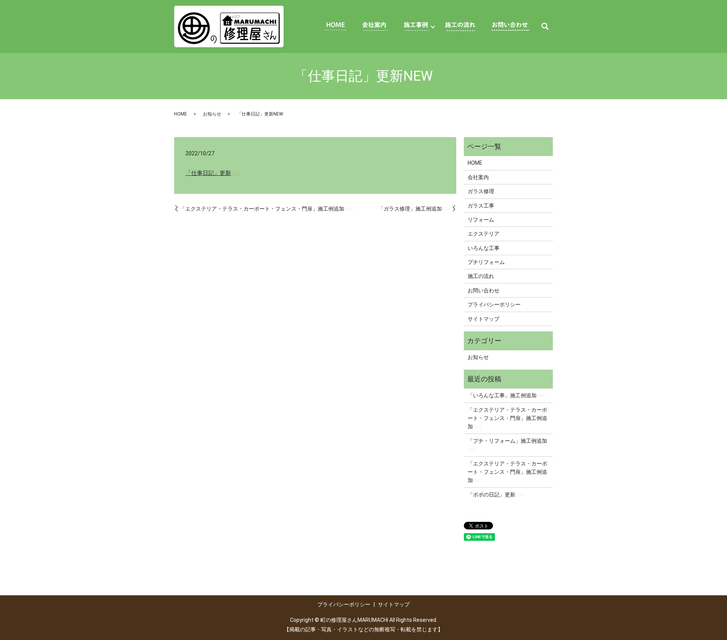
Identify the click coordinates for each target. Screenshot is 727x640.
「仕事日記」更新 (213, 173)
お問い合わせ (483, 290)
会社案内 (478, 177)
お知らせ (212, 114)
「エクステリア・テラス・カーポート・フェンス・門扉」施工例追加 (266, 209)
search (545, 26)
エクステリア (483, 234)
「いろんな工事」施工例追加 (506, 395)
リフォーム (481, 220)
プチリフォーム (486, 262)
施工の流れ (481, 276)
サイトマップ (483, 319)
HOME (180, 114)
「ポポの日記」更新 (496, 495)
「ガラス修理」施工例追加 (414, 209)
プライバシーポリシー (494, 304)
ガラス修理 (481, 191)
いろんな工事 (483, 248)
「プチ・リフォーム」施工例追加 (507, 445)
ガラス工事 (481, 206)
